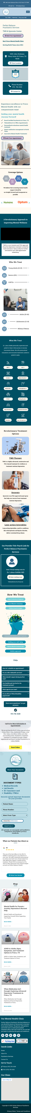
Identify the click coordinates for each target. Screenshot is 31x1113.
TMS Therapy (15, 458)
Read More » (8, 921)
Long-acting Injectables (15, 525)
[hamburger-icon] (28, 12)
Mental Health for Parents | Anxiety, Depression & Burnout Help (15, 908)
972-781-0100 (15, 714)
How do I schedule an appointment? (13, 668)
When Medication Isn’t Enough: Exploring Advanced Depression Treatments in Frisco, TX (15, 992)
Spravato (15, 492)
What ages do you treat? (10, 689)
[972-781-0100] (15, 710)
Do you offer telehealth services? (12, 672)
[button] (2, 203)
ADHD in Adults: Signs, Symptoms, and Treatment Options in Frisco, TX (14, 951)
